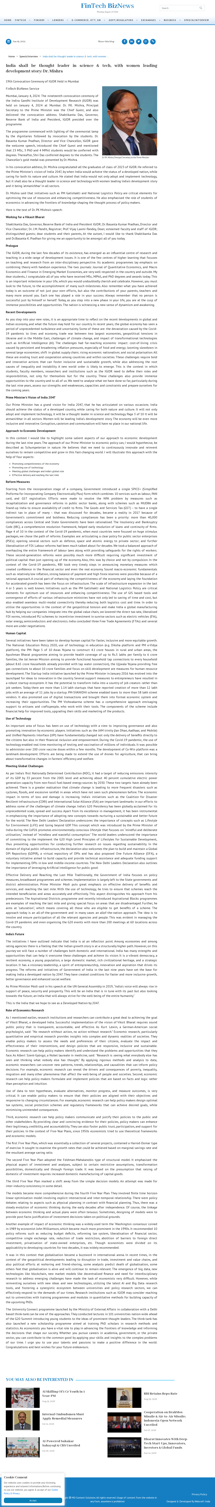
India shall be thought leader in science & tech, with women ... (75, 56)
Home (8, 20)
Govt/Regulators (122, 20)
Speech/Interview (197, 20)
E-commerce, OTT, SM (88, 20)
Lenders (59, 20)
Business (171, 20)
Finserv (40, 20)
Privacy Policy (199, 1494)
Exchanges (150, 20)
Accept (33, 1500)
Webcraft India (202, 1501)
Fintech (22, 20)
